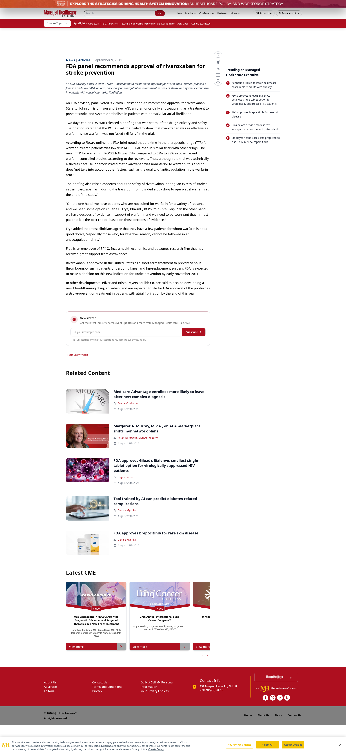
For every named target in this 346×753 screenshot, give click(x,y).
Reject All (267, 744)
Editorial (49, 691)
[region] (173, 745)
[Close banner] (341, 4)
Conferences (206, 13)
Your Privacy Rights (239, 744)
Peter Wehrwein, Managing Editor (138, 437)
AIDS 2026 (93, 23)
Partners (222, 13)
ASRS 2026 (183, 23)
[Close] (340, 744)
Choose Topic (55, 23)
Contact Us (99, 682)
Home (248, 715)
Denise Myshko (127, 510)
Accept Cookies (293, 744)
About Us (50, 682)
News (179, 13)
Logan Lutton (126, 477)
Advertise (50, 687)
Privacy (97, 691)
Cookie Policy (156, 749)
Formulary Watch (77, 354)
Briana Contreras (128, 403)
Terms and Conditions (107, 687)
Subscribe (192, 332)
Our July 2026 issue (200, 23)
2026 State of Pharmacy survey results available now (148, 23)
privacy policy (138, 339)
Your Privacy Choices (155, 691)
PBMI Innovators (110, 23)
